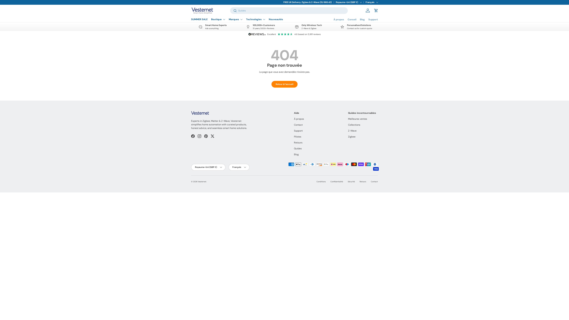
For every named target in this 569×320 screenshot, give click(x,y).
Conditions (321, 181)
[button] (376, 10)
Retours (298, 142)
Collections (354, 124)
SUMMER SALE (199, 19)
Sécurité (351, 181)
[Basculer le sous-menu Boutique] (224, 19)
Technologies (254, 19)
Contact (298, 124)
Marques (234, 19)
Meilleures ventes (357, 118)
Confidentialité (336, 181)
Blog (362, 19)
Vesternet (202, 181)
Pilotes (297, 136)
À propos (339, 19)
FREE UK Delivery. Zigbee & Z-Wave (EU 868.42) (307, 2)
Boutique (216, 19)
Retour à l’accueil (284, 84)
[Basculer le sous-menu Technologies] (264, 19)
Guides (298, 148)
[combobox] (289, 10)
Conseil (352, 19)
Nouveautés (276, 19)
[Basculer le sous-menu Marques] (241, 19)
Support (373, 19)
